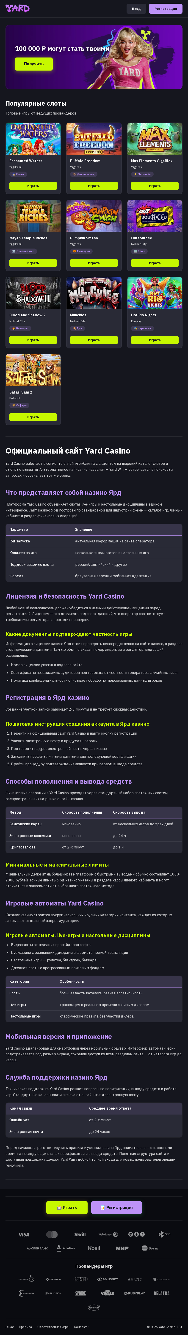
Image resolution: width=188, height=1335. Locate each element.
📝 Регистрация (116, 1207)
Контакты (81, 1327)
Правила (25, 1327)
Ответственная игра (53, 1327)
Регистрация (166, 8)
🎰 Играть (67, 1207)
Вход (136, 8)
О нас (10, 1327)
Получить (34, 63)
